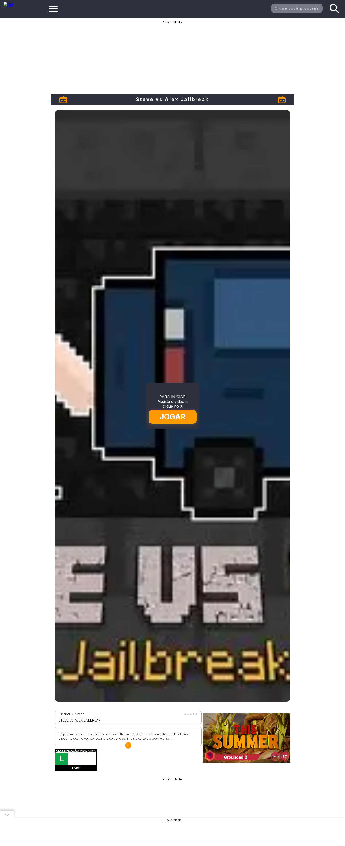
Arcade (79, 714)
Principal (64, 714)
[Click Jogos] (11, 5)
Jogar (173, 416)
